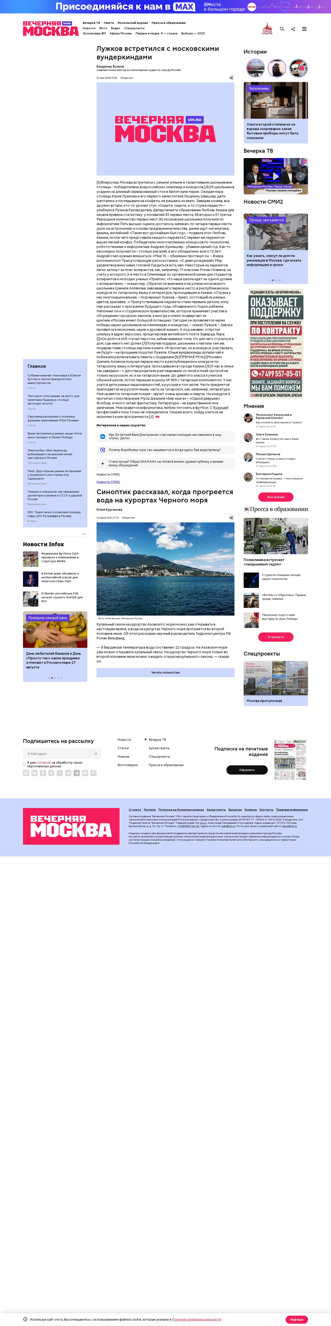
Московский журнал (133, 23)
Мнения (254, 406)
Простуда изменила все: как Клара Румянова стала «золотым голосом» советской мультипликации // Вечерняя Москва (298, 68)
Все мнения (276, 497)
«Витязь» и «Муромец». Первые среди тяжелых (284, 597)
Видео (115, 28)
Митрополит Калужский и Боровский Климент (274, 416)
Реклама (150, 809)
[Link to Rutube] (85, 773)
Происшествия (37, 463)
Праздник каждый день (47, 618)
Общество (126, 77)
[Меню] (304, 29)
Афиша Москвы (121, 33)
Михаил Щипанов (268, 454)
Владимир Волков (110, 67)
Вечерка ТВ (91, 23)
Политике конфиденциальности (196, 1320)
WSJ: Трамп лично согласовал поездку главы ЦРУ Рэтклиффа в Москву (54, 514)
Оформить (247, 770)
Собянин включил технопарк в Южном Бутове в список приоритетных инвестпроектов (54, 379)
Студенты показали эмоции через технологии (281, 577)
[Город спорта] (267, 29)
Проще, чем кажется (266, 220)
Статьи (123, 748)
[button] (30, 629)
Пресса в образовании (169, 23)
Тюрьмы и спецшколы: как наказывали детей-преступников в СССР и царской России (55, 495)
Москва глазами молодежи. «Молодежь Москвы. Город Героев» (276, 176)
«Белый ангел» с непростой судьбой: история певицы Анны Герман (277, 68)
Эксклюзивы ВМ (94, 33)
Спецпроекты (134, 28)
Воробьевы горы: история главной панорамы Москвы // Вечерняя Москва (255, 68)
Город (31, 388)
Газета (109, 23)
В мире (32, 521)
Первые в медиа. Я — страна (157, 33)
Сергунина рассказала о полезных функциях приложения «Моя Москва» (53, 418)
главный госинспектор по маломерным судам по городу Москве (139, 70)
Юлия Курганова (109, 510)
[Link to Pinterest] (93, 773)
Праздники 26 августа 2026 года (55, 629)
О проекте (276, 637)
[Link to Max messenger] (26, 773)
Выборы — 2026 (193, 33)
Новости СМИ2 (108, 482)
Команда (251, 809)
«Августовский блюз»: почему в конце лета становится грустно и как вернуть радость (275, 129)
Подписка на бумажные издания (181, 809)
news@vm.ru (289, 826)
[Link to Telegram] (68, 773)
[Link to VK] (34, 773)
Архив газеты (159, 748)
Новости (89, 28)
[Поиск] (282, 29)
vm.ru (203, 823)
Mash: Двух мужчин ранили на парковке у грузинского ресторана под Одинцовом (54, 475)
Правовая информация (292, 809)
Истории (255, 51)
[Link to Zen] (51, 773)
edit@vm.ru (228, 826)
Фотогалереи (128, 765)
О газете (135, 809)
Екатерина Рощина (269, 474)
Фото (103, 28)
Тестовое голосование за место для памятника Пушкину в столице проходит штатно (53, 399)
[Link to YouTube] (60, 773)
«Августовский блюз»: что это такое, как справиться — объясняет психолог (276, 100)
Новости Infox (43, 544)
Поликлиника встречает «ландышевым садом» (264, 562)
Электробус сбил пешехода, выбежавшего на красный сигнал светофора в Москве (50, 454)
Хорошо (296, 1320)
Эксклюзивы (259, 88)
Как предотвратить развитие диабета (276, 232)
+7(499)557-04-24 (188, 826)
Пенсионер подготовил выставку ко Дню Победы (280, 617)
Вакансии (235, 809)
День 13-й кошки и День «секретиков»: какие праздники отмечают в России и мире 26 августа (53, 660)
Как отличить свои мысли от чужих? (279, 422)
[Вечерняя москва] (71, 826)
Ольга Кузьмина (267, 434)
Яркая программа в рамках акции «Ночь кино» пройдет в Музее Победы (55, 435)
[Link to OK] (43, 773)
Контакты (266, 809)
